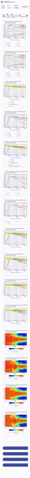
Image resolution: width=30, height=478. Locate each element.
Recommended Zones (14, 16)
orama (9, 2)
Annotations (22, 16)
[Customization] (27, 16)
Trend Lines (8, 16)
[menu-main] (2, 2)
